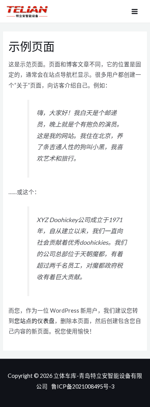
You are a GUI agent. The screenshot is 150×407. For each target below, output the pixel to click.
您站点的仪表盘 (34, 321)
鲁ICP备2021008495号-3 (82, 386)
